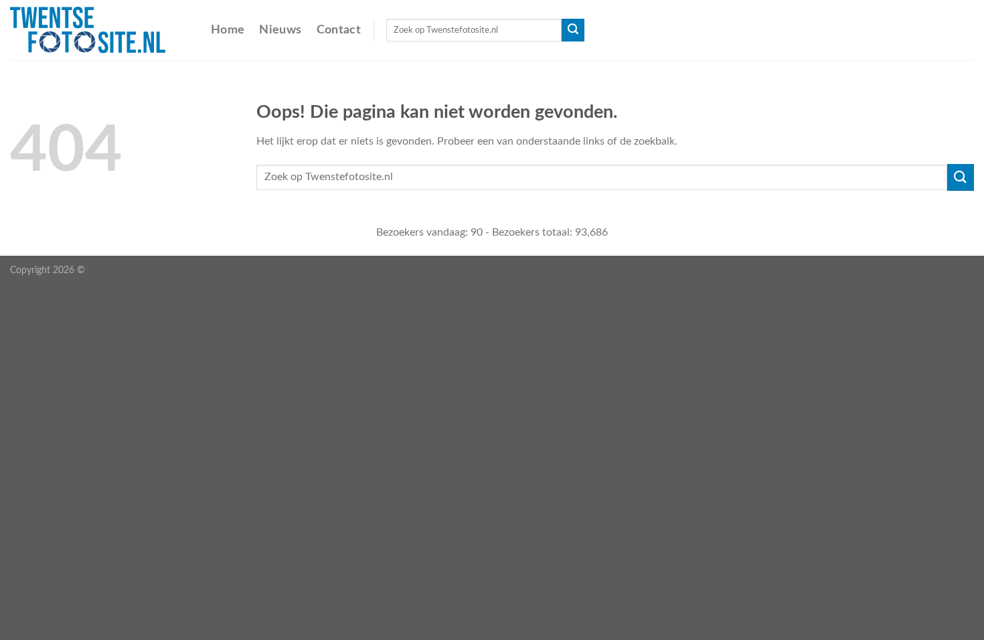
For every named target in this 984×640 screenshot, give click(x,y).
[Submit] (573, 30)
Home (227, 29)
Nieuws (280, 29)
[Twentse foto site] (100, 30)
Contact (339, 29)
